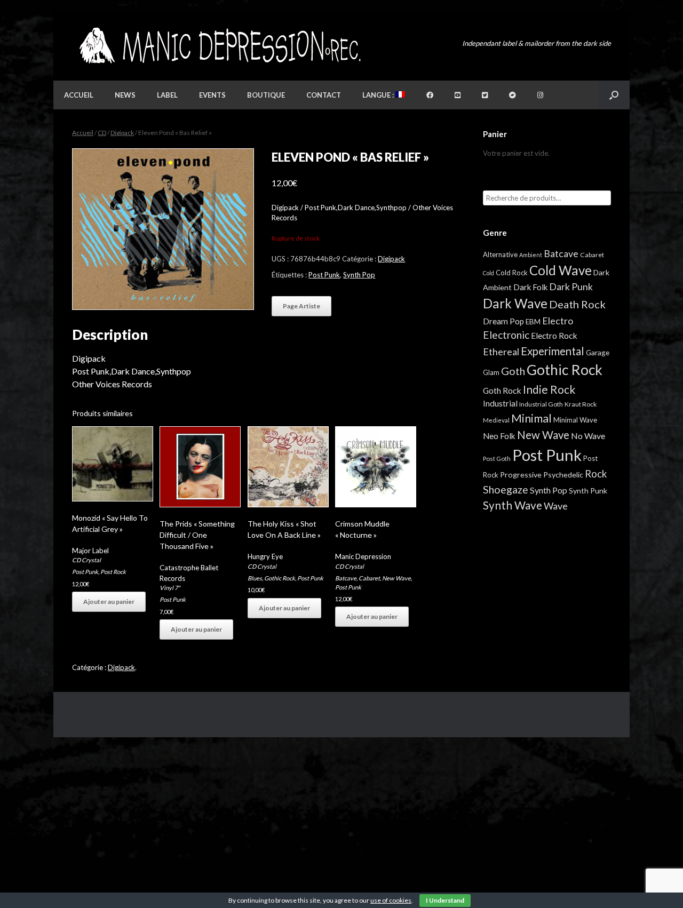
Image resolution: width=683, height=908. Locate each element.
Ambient (530, 254)
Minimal (531, 418)
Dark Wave (515, 303)
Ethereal (501, 351)
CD (102, 133)
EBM (533, 321)
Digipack (122, 133)
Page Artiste (301, 306)
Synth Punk (588, 490)
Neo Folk (499, 436)
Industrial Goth (541, 404)
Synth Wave (512, 505)
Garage (597, 352)
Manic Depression (363, 556)
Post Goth (497, 458)
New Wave (396, 578)
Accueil (78, 95)
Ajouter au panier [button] (108, 602)
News (125, 95)
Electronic (506, 335)
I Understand (445, 900)
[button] (614, 95)
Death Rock (577, 304)
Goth (513, 370)
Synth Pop (359, 274)
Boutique (266, 95)
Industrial (500, 403)
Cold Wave (560, 270)
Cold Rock (512, 272)
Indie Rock (549, 389)
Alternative (500, 254)
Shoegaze (505, 489)
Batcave (345, 578)
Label (167, 95)
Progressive (521, 474)
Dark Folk (530, 287)
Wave (556, 506)
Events (212, 95)
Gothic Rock (279, 578)
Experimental (552, 351)
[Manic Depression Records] (219, 45)
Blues (255, 578)
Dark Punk (571, 286)
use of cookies (390, 900)
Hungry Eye (265, 556)
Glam (491, 372)
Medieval (496, 420)
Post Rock (113, 571)
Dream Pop (503, 321)
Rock (596, 474)
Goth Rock (502, 390)
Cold (488, 272)
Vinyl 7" (170, 587)
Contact (323, 95)
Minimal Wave (575, 420)
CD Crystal (86, 559)
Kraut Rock (581, 404)
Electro (557, 320)
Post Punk (324, 274)
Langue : (378, 95)
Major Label (90, 550)
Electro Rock (554, 335)
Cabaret (369, 578)
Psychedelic (563, 474)
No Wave (588, 436)
